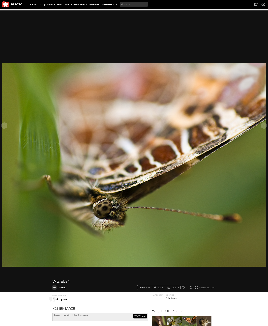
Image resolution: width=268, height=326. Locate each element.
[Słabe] (183, 287)
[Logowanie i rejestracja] (263, 4)
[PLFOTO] (12, 4)
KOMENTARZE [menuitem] (109, 4)
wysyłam (140, 316)
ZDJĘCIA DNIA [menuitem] (47, 4)
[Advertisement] (134, 29)
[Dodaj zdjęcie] (256, 4)
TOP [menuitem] (59, 4)
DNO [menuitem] (66, 4)
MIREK (62, 287)
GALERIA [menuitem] (32, 4)
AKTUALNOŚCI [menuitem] (79, 4)
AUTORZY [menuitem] (94, 4)
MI (54, 287)
